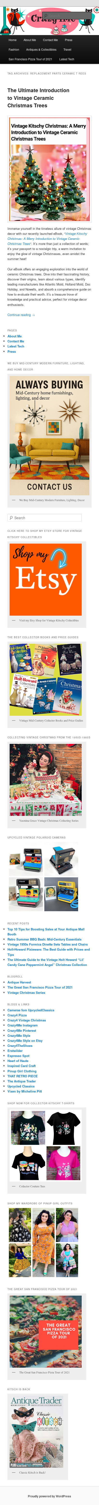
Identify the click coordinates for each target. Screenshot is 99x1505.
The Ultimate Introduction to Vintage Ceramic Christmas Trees (38, 97)
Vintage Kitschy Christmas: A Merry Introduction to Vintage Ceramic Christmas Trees (47, 238)
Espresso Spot (18, 1055)
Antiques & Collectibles (41, 49)
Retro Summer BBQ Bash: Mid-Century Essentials (44, 939)
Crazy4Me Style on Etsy (25, 1040)
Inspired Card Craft (21, 1065)
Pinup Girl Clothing (22, 1071)
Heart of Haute (17, 1060)
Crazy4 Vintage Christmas (26, 1020)
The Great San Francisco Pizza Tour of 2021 (40, 987)
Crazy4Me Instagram (22, 1025)
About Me (30, 40)
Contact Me (50, 40)
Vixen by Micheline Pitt (24, 1091)
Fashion (14, 49)
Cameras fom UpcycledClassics (30, 1010)
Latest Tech (66, 59)
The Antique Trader (21, 1081)
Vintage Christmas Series (26, 992)
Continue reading (21, 314)
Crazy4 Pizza (17, 1015)
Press (68, 40)
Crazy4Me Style (18, 1035)
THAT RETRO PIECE (22, 1076)
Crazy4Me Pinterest (21, 1030)
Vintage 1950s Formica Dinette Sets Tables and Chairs (47, 944)
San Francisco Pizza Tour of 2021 (30, 59)
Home (13, 40)
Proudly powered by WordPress (49, 1496)
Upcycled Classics (21, 1086)
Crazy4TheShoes (19, 1045)
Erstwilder (15, 1050)
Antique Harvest (19, 982)
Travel (67, 49)
